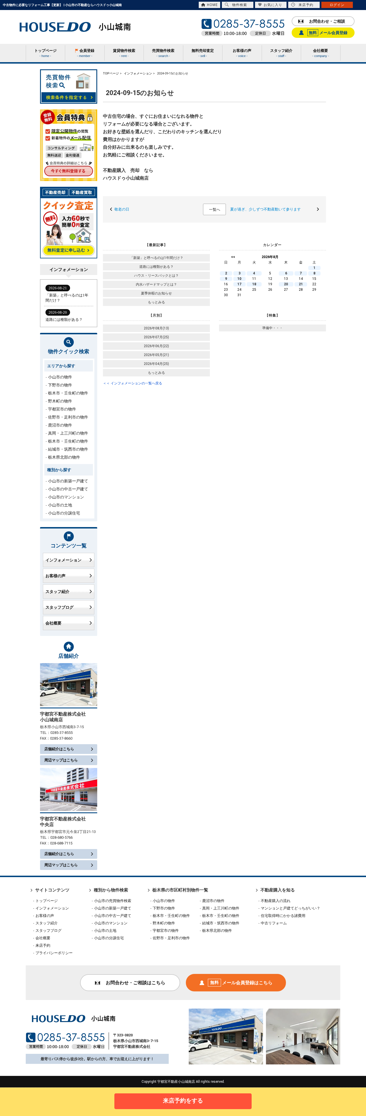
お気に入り (273, 5)
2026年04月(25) (156, 364)
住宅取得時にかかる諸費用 (283, 915)
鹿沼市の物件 (60, 425)
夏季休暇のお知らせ (156, 293)
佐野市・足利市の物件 (68, 417)
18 (254, 284)
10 (239, 279)
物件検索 (239, 5)
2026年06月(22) (156, 346)
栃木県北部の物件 (64, 457)
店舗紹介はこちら (59, 749)
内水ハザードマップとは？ (156, 284)
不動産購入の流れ (276, 901)
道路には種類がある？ (156, 267)
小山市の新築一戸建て (68, 481)
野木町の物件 (60, 401)
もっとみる (156, 302)
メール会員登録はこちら (241, 982)
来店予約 (306, 5)
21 (301, 284)
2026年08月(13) (156, 328)
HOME (212, 5)
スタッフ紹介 (57, 591)
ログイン (337, 5)
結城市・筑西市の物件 (68, 449)
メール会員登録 (328, 32)
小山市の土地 (60, 505)
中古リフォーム (274, 923)
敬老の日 (121, 209)
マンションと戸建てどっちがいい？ (290, 908)
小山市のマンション (66, 497)
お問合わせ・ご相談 (327, 21)
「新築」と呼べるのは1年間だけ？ (156, 258)
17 (239, 284)
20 (286, 284)
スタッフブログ (59, 607)
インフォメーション (63, 560)
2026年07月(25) (156, 337)
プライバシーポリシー (54, 953)
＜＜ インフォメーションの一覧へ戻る (132, 383)
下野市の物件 (60, 385)
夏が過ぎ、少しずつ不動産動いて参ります (265, 209)
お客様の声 (55, 575)
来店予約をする (183, 1100)
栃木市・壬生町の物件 (68, 393)
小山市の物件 (60, 377)
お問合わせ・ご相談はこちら (135, 982)
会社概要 (53, 623)
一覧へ (214, 209)
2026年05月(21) (156, 355)
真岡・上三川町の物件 (68, 433)
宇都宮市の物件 (62, 409)
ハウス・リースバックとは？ (156, 276)
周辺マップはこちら (61, 760)
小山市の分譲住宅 (64, 513)
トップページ (46, 901)
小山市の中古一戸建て (68, 489)
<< (233, 257)
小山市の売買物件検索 (112, 901)
